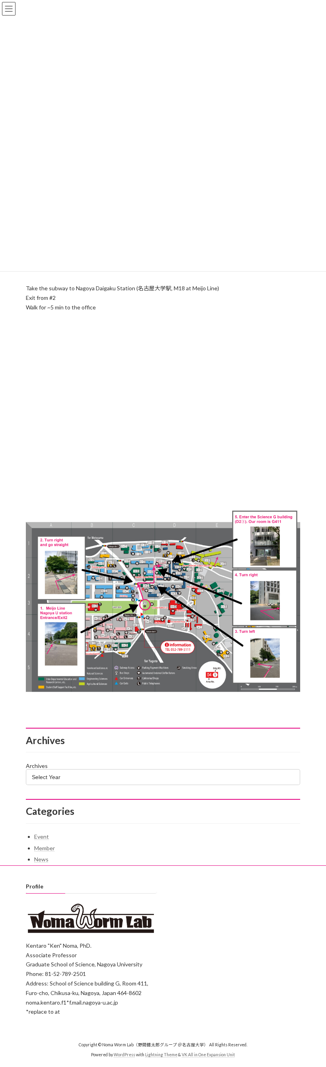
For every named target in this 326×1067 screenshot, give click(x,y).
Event (41, 836)
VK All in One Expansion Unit (208, 1054)
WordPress (124, 1054)
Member (44, 848)
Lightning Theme (161, 1054)
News (41, 859)
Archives (37, 765)
